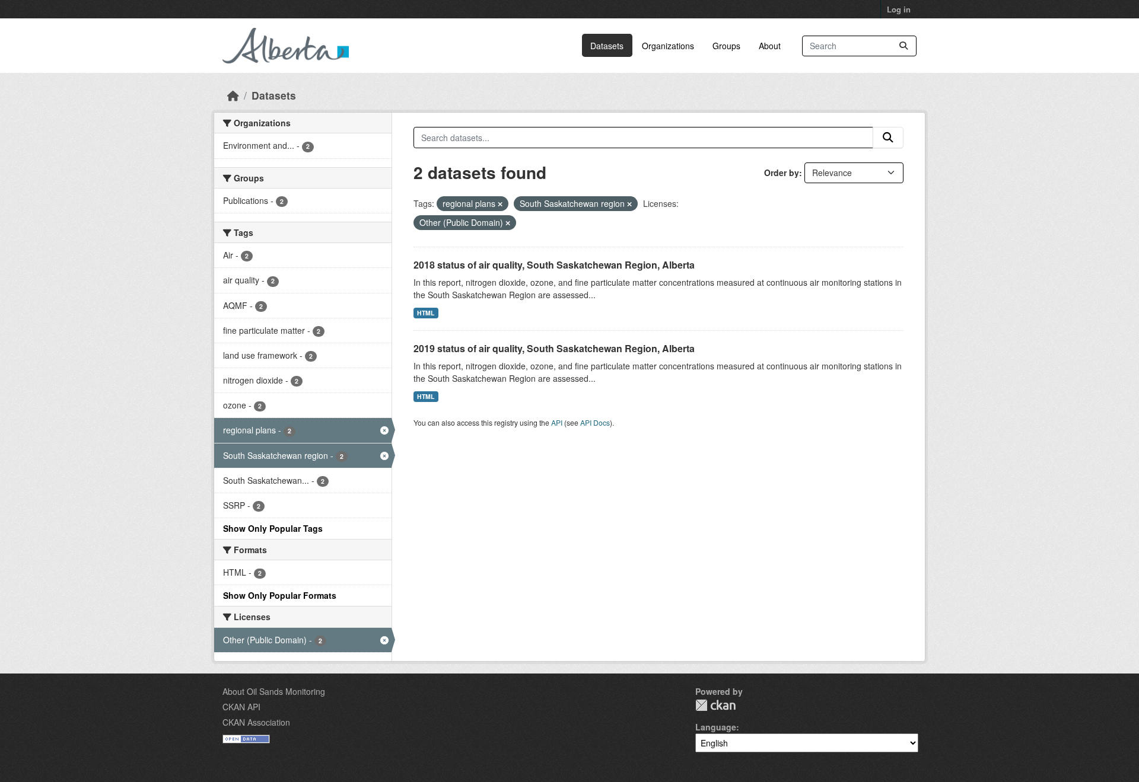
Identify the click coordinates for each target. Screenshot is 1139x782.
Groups (726, 46)
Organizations (668, 46)
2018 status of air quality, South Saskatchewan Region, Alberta (554, 265)
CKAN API (241, 707)
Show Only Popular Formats (279, 595)
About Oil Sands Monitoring (273, 691)
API (556, 422)
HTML (425, 312)
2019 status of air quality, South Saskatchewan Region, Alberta (554, 348)
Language (715, 727)
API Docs (595, 422)
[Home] (233, 95)
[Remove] (500, 204)
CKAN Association (256, 722)
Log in (899, 9)
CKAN (715, 705)
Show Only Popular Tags (273, 528)
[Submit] (903, 46)
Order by (781, 172)
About (770, 46)
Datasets (606, 46)
